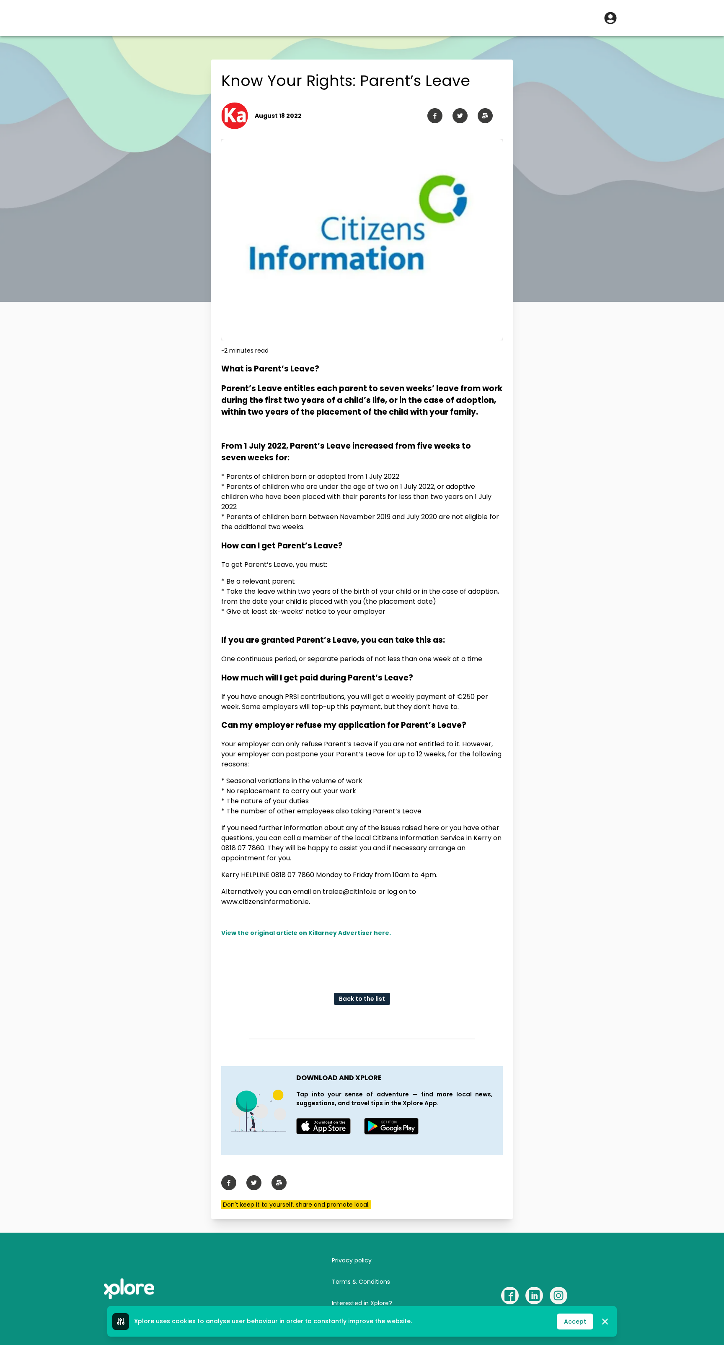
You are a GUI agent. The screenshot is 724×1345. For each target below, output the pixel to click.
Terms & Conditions (361, 1281)
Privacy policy (352, 1260)
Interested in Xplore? (362, 1303)
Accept (575, 1321)
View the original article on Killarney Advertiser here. (306, 933)
